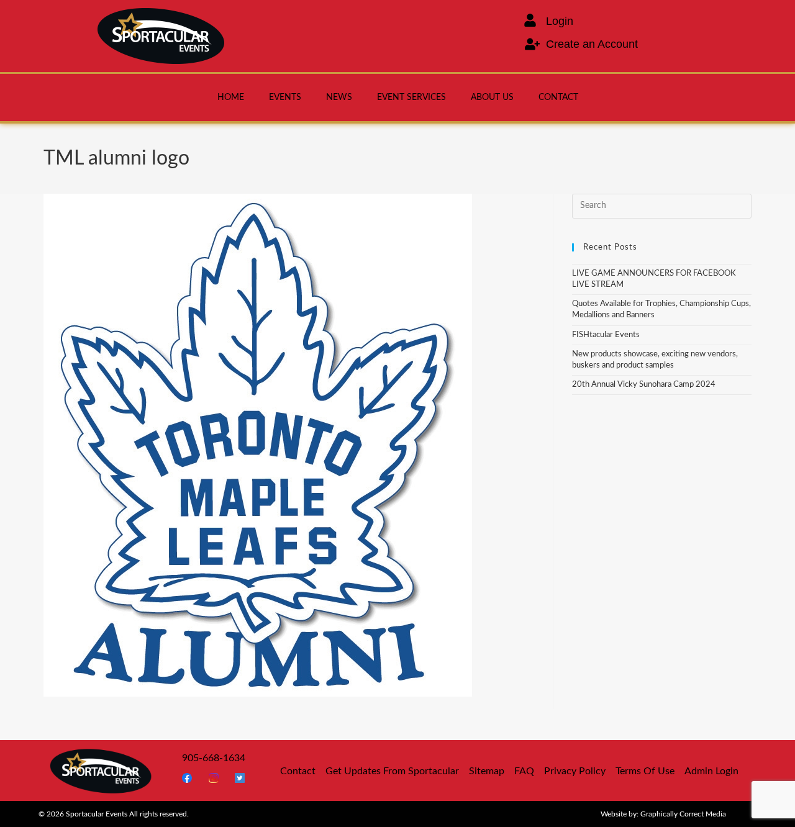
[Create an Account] (532, 44)
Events (285, 97)
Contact (558, 97)
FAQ (524, 771)
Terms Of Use (645, 771)
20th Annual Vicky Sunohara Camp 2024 (644, 385)
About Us (492, 97)
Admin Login (711, 771)
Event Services (411, 97)
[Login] (530, 20)
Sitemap (486, 771)
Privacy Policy (575, 771)
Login (559, 21)
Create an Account (592, 44)
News (339, 97)
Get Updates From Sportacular (392, 771)
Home (230, 97)
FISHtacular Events (606, 335)
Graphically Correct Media (683, 814)
